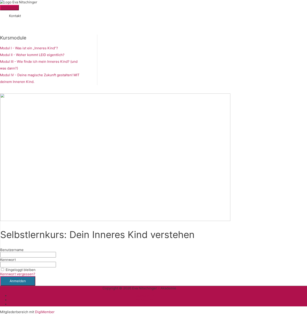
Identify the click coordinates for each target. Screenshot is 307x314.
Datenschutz (144, 296)
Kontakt (15, 16)
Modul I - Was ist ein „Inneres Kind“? (29, 48)
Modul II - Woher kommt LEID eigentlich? (32, 55)
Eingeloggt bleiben (21, 270)
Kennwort (8, 260)
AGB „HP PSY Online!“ (144, 304)
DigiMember (45, 312)
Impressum (144, 300)
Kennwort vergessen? (17, 274)
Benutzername (12, 250)
